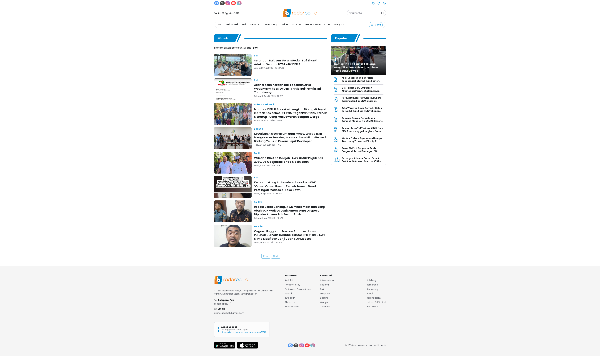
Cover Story (270, 24)
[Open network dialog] (373, 3)
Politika (258, 153)
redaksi (289, 280)
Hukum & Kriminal (264, 104)
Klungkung (372, 289)
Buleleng (371, 280)
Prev (265, 256)
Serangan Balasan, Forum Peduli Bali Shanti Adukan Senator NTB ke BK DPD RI (285, 62)
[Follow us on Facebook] (216, 3)
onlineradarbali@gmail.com (229, 313)
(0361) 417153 (221, 303)
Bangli (370, 293)
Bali (220, 24)
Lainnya (337, 24)
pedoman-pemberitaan (298, 289)
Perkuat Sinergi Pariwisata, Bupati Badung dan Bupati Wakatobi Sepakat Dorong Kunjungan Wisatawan (361, 102)
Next (275, 256)
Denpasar (325, 293)
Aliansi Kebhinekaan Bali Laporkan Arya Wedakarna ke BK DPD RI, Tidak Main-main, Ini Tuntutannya (287, 88)
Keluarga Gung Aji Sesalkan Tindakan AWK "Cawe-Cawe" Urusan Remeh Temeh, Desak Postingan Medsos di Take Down (285, 186)
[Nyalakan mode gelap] (384, 3)
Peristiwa (259, 226)
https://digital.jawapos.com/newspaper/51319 (243, 332)
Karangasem (374, 297)
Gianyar (324, 302)
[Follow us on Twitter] (222, 3)
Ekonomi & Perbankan (317, 24)
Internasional (327, 280)
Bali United (232, 24)
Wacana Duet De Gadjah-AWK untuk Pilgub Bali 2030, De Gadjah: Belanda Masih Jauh (288, 160)
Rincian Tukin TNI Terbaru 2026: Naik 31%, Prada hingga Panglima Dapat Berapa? (362, 131)
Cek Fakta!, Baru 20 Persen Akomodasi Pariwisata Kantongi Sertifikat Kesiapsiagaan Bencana (361, 91)
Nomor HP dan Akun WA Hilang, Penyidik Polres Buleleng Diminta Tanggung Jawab (356, 67)
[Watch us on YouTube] (233, 3)
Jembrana (372, 284)
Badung (258, 128)
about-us (290, 302)
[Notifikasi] (379, 3)
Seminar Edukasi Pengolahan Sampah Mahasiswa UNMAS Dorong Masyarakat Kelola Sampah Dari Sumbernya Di (362, 122)
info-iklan (290, 297)
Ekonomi (296, 24)
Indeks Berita (292, 306)
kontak (288, 293)
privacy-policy (292, 284)
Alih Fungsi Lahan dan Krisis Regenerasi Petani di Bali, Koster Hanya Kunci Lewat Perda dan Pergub (360, 82)
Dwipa (284, 24)
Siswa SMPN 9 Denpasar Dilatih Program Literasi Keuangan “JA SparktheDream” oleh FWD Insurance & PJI (360, 152)
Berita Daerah (249, 24)
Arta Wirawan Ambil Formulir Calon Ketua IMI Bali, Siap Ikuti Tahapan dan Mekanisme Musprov (362, 111)
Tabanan (325, 306)
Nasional (324, 284)
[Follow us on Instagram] (227, 3)
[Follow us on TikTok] (239, 3)
